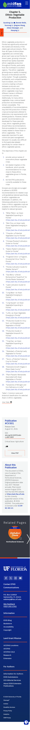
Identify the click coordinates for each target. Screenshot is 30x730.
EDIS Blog (7, 620)
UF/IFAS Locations (10, 645)
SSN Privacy (7, 718)
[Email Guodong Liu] (14, 23)
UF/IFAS (6, 648)
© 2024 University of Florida (12, 697)
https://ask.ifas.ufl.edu (15, 494)
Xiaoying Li (15, 30)
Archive (5, 704)
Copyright (7, 630)
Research (7, 655)
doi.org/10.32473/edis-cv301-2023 (13, 436)
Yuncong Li (9, 25)
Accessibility (8, 627)
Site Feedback (9, 604)
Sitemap (6, 700)
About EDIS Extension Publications (12, 684)
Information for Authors (13, 674)
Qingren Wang (19, 25)
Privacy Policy (7, 711)
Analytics (6, 714)
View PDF (15, 453)
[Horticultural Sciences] (15, 532)
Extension (7, 658)
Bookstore (7, 623)
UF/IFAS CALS (9, 652)
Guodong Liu (8, 23)
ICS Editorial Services (12, 680)
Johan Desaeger (13, 28)
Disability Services (9, 707)
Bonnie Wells (21, 23)
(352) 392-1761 (10, 606)
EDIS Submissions (10, 677)
